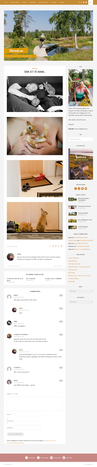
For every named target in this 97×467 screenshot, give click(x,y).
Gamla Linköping (83, 226)
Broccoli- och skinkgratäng (82, 249)
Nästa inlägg (58, 266)
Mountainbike (14, 2)
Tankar (61, 2)
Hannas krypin (72, 240)
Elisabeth (17, 367)
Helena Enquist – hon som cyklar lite (79, 267)
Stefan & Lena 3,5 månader (53, 278)
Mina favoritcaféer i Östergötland (83, 199)
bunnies (34, 68)
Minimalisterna (72, 269)
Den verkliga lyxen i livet (85, 220)
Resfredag (71, 281)
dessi (16, 246)
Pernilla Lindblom (73, 278)
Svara (61, 295)
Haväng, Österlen (83, 213)
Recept (24, 2)
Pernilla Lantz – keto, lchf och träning (79, 275)
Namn (9, 414)
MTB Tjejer (71, 272)
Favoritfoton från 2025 (84, 206)
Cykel (6, 2)
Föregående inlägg (13, 266)
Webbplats (10, 428)
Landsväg (32, 2)
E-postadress (10, 421)
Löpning (53, 2)
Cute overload (30, 278)
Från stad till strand (74, 264)
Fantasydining (72, 261)
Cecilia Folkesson (73, 258)
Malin (16, 380)
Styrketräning (43, 2)
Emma (15, 321)
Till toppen (88, 464)
